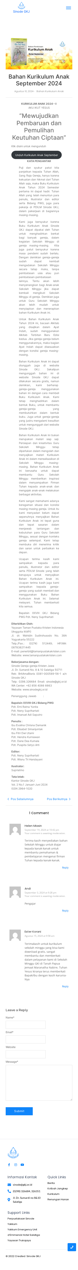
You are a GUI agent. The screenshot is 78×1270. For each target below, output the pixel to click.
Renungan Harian (58, 1199)
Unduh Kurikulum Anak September (36, 155)
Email (9, 1032)
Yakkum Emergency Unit (22, 1229)
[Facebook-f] (9, 1164)
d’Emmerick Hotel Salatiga (24, 1235)
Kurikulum (53, 1194)
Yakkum (12, 1224)
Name (10, 1017)
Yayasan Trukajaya (19, 1240)
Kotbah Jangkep (58, 1188)
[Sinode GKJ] (21, 5)
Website (11, 1047)
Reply (65, 867)
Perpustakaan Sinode (21, 1218)
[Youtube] (22, 1164)
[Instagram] (15, 1164)
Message (12, 1061)
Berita (51, 1183)
